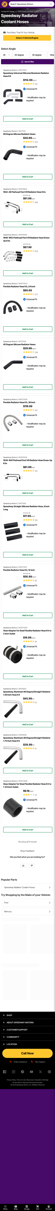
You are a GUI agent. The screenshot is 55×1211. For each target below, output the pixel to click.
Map (46, 1080)
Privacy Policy (11, 1080)
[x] (41, 1072)
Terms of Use (21, 1080)
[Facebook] (5, 1072)
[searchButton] (50, 4)
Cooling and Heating (7, 11)
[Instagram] (14, 1072)
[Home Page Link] (4, 4)
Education (38, 1080)
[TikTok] (23, 1072)
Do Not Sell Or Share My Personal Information (27, 1082)
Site (44, 1080)
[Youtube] (32, 1072)
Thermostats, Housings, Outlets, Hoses (31, 11)
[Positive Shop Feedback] (23, 866)
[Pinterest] (50, 1072)
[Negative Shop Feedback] (32, 866)
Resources (30, 1080)
